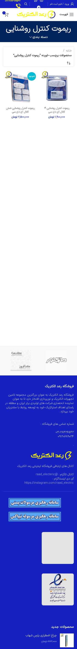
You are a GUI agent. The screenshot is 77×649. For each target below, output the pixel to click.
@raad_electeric (47, 474)
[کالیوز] (20, 360)
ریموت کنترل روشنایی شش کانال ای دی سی (20, 110)
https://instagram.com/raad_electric (49, 483)
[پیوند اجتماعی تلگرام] (39, 7)
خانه (69, 50)
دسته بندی (40, 37)
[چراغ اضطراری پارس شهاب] (67, 640)
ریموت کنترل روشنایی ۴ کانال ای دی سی (56, 110)
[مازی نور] (56, 360)
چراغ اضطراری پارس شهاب (41, 635)
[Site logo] (36, 14)
